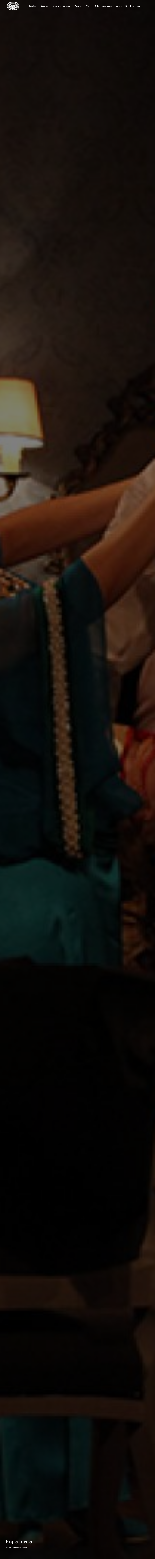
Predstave (55, 6)
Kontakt (119, 6)
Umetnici (67, 6)
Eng (138, 6)
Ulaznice (44, 6)
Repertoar (33, 6)
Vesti (89, 6)
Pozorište (78, 6)
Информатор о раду (103, 6)
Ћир (132, 6)
